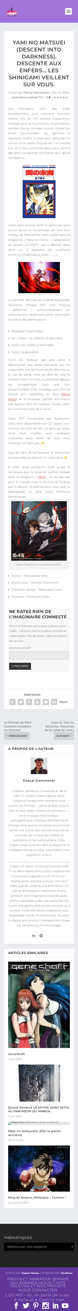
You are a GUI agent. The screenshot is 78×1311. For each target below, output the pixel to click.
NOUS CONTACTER (38, 1290)
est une (48, 360)
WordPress (66, 1273)
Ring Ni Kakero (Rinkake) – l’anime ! (37, 1197)
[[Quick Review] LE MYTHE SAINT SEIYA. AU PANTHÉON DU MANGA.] (39, 1083)
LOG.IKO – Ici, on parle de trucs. (38, 1295)
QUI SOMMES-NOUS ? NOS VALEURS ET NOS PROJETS (38, 1284)
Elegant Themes (30, 1273)
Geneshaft (16, 1054)
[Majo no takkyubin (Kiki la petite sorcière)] (39, 1123)
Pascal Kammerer (37, 92)
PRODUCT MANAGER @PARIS (38, 1279)
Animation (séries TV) (27, 97)
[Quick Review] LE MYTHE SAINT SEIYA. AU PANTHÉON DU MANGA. (39, 1109)
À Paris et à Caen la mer (39, 1300)
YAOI (41, 477)
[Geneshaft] (39, 1005)
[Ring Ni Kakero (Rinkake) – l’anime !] (39, 1169)
